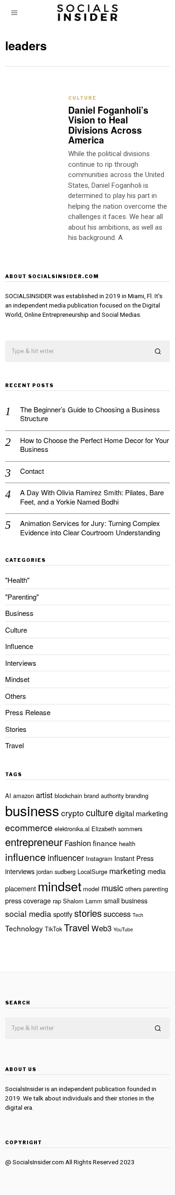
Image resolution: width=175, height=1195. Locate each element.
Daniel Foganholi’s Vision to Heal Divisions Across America (108, 124)
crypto (72, 813)
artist (44, 794)
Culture (82, 98)
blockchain (68, 795)
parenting (155, 888)
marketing (127, 870)
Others (15, 696)
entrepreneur (34, 841)
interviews (20, 871)
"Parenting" (22, 596)
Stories (16, 729)
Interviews (20, 663)
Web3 (101, 928)
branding (137, 795)
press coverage (28, 900)
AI (8, 795)
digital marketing (141, 813)
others (133, 888)
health (127, 843)
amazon (23, 795)
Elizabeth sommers (116, 828)
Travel (14, 745)
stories (88, 913)
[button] (158, 352)
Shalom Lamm (82, 900)
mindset (59, 886)
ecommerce (29, 827)
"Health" (17, 580)
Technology (24, 928)
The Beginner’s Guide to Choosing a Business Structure (90, 414)
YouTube (123, 929)
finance (105, 843)
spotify (62, 914)
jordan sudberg (56, 871)
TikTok (53, 928)
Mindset (17, 679)
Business (19, 613)
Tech (138, 914)
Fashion (77, 842)
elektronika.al (72, 828)
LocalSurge (92, 871)
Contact (32, 471)
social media (28, 913)
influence (25, 857)
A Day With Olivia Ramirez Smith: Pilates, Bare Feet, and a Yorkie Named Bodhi (92, 497)
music (112, 887)
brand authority (104, 795)
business (32, 810)
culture (99, 812)
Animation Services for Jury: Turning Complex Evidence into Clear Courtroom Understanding (90, 528)
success (117, 913)
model (91, 888)
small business (125, 900)
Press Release (27, 712)
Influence (19, 646)
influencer (66, 857)
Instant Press (134, 858)
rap (57, 900)
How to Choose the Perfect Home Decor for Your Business (94, 445)
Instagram (99, 858)
